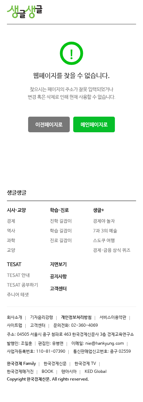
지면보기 (58, 264)
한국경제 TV (85, 363)
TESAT (14, 264)
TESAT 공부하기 (22, 285)
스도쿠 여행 (104, 240)
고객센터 (37, 325)
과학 (11, 240)
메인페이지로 (94, 125)
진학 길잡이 (61, 221)
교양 (11, 250)
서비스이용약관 (113, 317)
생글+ (98, 210)
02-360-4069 (84, 325)
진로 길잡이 (61, 240)
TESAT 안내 (18, 275)
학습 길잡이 (61, 231)
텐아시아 (69, 371)
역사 (11, 231)
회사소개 (14, 317)
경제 (11, 221)
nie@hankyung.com (104, 343)
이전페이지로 (48, 125)
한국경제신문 (55, 363)
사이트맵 (14, 325)
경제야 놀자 (104, 221)
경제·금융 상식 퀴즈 (112, 250)
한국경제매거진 (20, 371)
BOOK (47, 371)
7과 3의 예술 (105, 231)
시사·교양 (16, 210)
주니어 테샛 (18, 295)
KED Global (96, 371)
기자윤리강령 (41, 317)
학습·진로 (59, 210)
